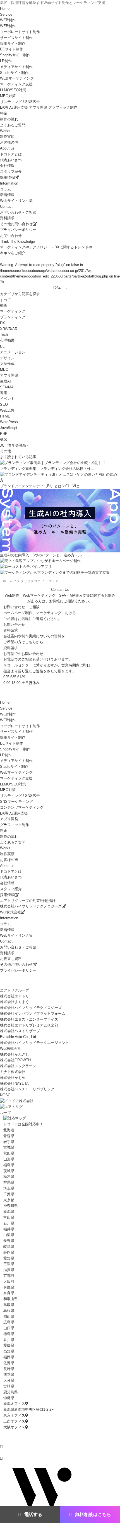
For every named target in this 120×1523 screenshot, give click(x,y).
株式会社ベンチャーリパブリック (27, 1089)
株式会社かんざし (14, 1054)
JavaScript (8, 428)
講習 (3, 439)
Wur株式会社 (10, 912)
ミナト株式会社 (12, 1072)
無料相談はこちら (93, 1514)
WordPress (9, 422)
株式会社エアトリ (14, 996)
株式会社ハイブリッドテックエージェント (34, 1043)
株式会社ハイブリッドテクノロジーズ (31, 906)
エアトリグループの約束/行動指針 (28, 901)
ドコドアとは (11, 154)
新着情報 (7, 195)
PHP (4, 434)
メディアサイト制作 (16, 761)
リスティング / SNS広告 (20, 102)
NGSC (5, 1095)
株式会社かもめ (12, 1078)
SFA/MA (7, 387)
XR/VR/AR (8, 329)
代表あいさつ (11, 160)
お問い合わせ (11, 236)
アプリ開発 (9, 375)
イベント (7, 399)
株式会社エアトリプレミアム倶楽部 (29, 1025)
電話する (33, 1514)
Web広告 (7, 410)
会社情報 (7, 166)
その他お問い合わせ (16, 224)
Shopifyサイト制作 (15, 55)
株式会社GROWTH (15, 1060)
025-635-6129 (14, 677)
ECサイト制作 (11, 743)
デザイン (7, 358)
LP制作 (6, 755)
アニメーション (12, 352)
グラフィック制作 (14, 825)
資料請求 (7, 218)
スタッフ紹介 (11, 171)
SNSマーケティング (16, 801)
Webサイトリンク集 (16, 201)
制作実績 (7, 136)
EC (2, 346)
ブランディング (12, 317)
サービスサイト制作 (16, 731)
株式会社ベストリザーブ (20, 1031)
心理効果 (7, 340)
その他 (5, 451)
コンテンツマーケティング (22, 807)
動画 (3, 305)
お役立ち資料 (11, 959)
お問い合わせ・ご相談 (18, 212)
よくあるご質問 (12, 125)
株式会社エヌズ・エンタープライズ (29, 1019)
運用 (3, 393)
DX (2, 323)
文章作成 (7, 363)
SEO (4, 404)
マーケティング (12, 311)
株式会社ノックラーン (18, 1066)
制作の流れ (9, 119)
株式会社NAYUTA (14, 1083)
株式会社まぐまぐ (14, 1002)
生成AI (5, 381)
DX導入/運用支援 (14, 813)
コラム (5, 189)
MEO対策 (8, 790)
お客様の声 (9, 142)
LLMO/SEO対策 (13, 784)
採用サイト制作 (12, 737)
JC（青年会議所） (15, 445)
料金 (3, 113)
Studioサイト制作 (14, 766)
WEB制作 (8, 720)
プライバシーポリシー (18, 230)
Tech (4, 334)
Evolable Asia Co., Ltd (18, 1037)
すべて (5, 300)
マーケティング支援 (16, 778)
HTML (5, 416)
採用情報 (7, 177)
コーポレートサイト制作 (20, 726)
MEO (4, 369)
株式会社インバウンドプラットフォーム (32, 1013)
